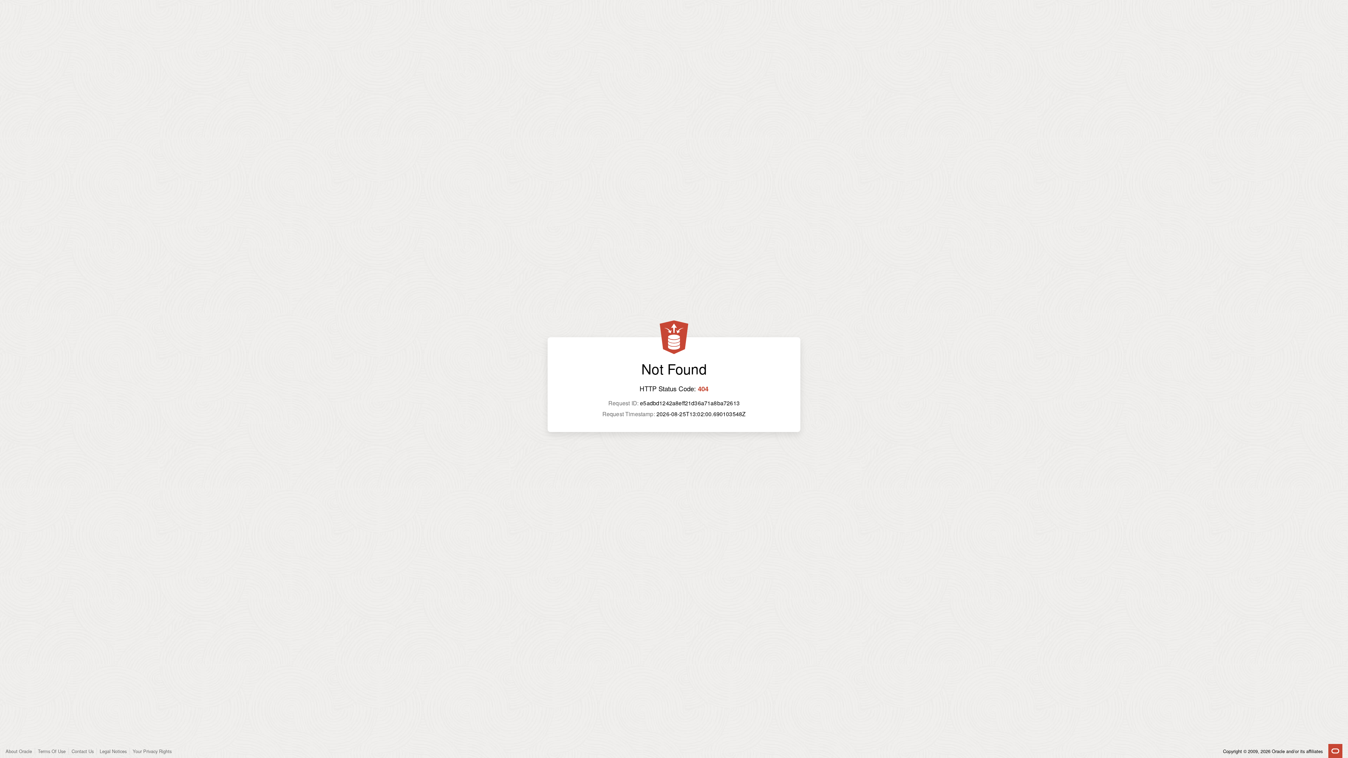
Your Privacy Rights (152, 751)
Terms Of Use (52, 751)
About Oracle (19, 751)
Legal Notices (113, 751)
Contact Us (83, 751)
